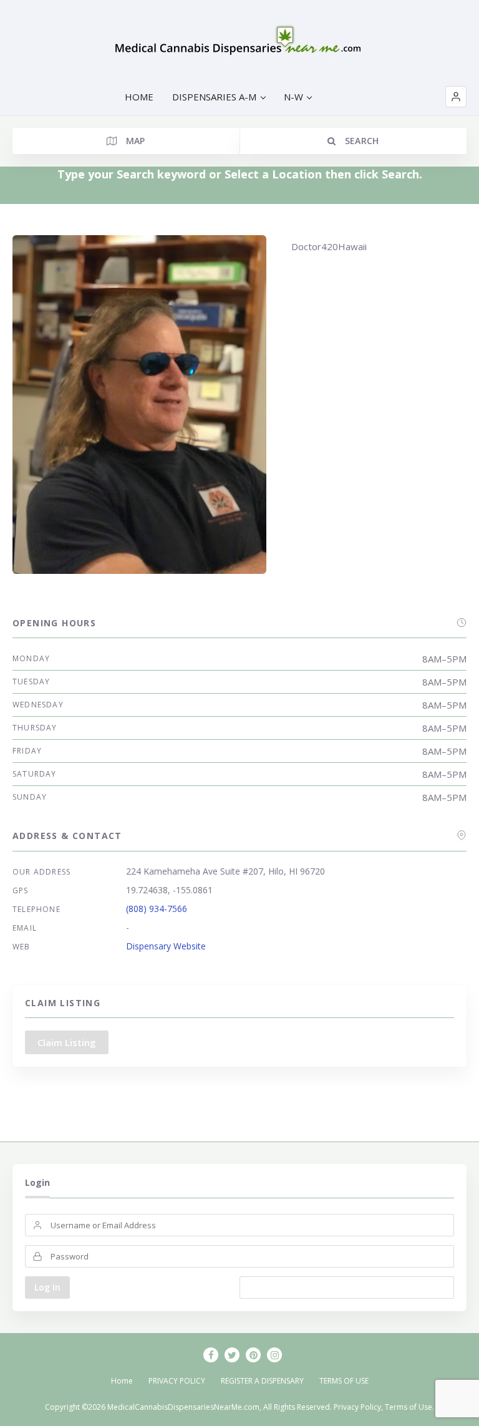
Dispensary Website (166, 946)
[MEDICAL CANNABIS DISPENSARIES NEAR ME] (239, 43)
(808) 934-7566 (156, 908)
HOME (139, 96)
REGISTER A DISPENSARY (262, 1380)
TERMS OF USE (344, 1380)
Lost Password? (347, 1287)
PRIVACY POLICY (176, 1380)
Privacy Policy (357, 1407)
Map (134, 141)
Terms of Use (408, 1407)
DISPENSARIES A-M (214, 96)
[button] (456, 96)
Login (37, 1182)
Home (122, 1380)
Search (360, 141)
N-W (293, 96)
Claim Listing (66, 1042)
